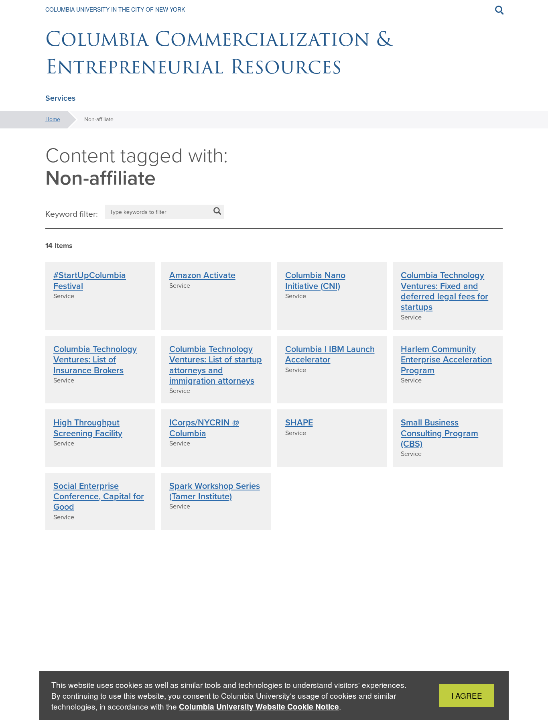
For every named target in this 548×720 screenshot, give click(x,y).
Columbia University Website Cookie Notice (259, 706)
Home (52, 119)
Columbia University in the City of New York (115, 9)
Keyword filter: (71, 214)
